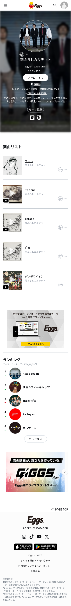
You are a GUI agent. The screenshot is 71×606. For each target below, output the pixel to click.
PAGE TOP (61, 509)
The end (30, 190)
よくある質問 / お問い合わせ (35, 560)
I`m (27, 247)
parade (29, 219)
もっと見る (35, 109)
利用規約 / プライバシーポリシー (35, 565)
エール (29, 161)
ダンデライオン (34, 276)
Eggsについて (35, 555)
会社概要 (35, 570)
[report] (27, 54)
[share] (22, 54)
